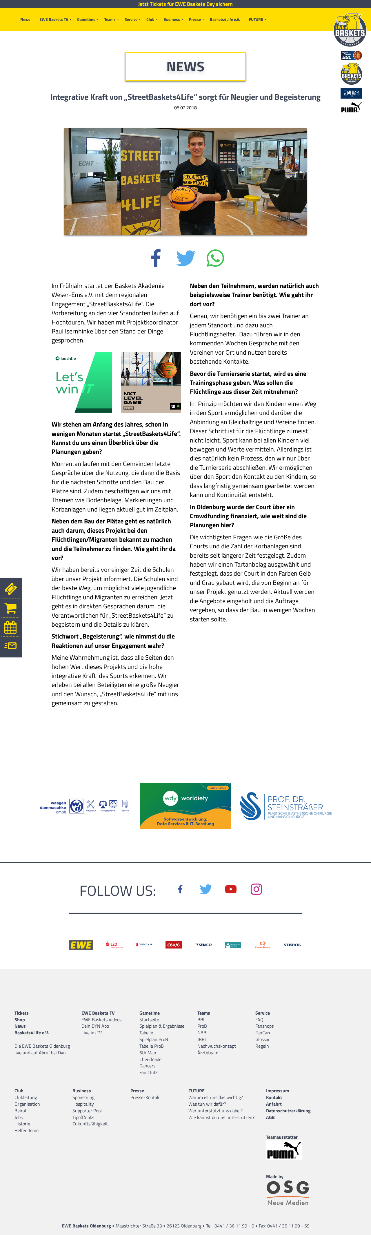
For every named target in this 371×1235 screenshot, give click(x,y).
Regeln (262, 1045)
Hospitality (83, 1103)
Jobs (18, 1117)
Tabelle (146, 1032)
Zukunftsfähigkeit (90, 1123)
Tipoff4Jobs (83, 1117)
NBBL (203, 1032)
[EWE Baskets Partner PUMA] (289, 1150)
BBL (201, 1019)
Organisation (27, 1103)
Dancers (147, 1065)
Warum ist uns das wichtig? (215, 1097)
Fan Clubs (148, 1072)
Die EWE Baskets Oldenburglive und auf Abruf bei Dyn (42, 1049)
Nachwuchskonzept (216, 1045)
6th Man (147, 1052)
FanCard (263, 1032)
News (25, 19)
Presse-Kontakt (145, 1097)
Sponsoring (83, 1097)
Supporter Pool (87, 1110)
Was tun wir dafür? (207, 1103)
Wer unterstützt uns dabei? (215, 1110)
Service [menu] (131, 19)
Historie (22, 1123)
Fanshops (264, 1025)
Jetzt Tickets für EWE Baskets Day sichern (185, 4)
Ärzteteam (207, 1052)
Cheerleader (151, 1059)
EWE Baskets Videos (101, 1019)
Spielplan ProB (153, 1039)
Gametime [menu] (86, 19)
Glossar (262, 1039)
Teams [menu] (110, 19)
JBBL (202, 1039)
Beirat (20, 1110)
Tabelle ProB (151, 1045)
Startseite (149, 1019)
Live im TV (91, 1032)
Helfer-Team (26, 1130)
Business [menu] (171, 19)
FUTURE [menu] (256, 19)
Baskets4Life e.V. (225, 19)
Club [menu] (150, 19)
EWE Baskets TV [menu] (53, 19)
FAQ (259, 1019)
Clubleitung (25, 1097)
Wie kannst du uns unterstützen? (221, 1117)
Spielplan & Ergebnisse (161, 1025)
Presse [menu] (195, 19)
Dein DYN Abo (95, 1025)
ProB (202, 1025)
